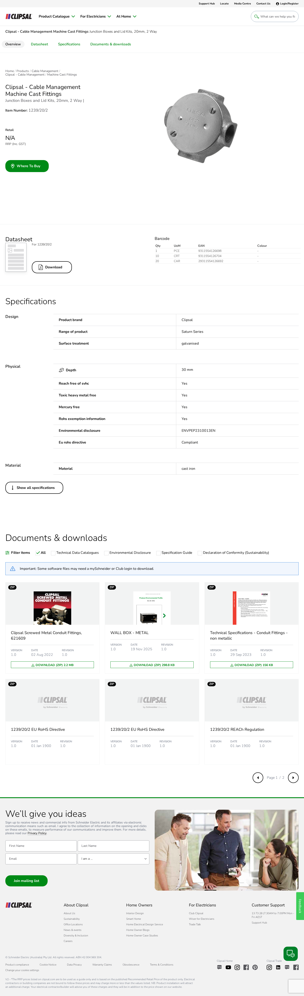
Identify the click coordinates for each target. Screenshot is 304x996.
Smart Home (133, 919)
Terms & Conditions (161, 964)
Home (9, 71)
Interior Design (135, 913)
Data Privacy (74, 964)
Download (53, 267)
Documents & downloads (110, 44)
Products (22, 71)
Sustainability (72, 919)
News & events (72, 930)
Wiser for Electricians (201, 919)
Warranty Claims (102, 964)
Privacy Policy (37, 833)
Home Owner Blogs (138, 930)
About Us (69, 913)
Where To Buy (28, 166)
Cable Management (45, 71)
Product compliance (17, 964)
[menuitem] (57, 16)
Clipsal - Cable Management (25, 74)
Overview (13, 44)
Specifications (69, 44)
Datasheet (39, 44)
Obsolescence (131, 964)
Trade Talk (195, 924)
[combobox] (113, 858)
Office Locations (73, 924)
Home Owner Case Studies (142, 935)
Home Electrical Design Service (144, 924)
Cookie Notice (48, 964)
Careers (68, 941)
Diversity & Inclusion (76, 935)
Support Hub (259, 922)
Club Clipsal (196, 913)
